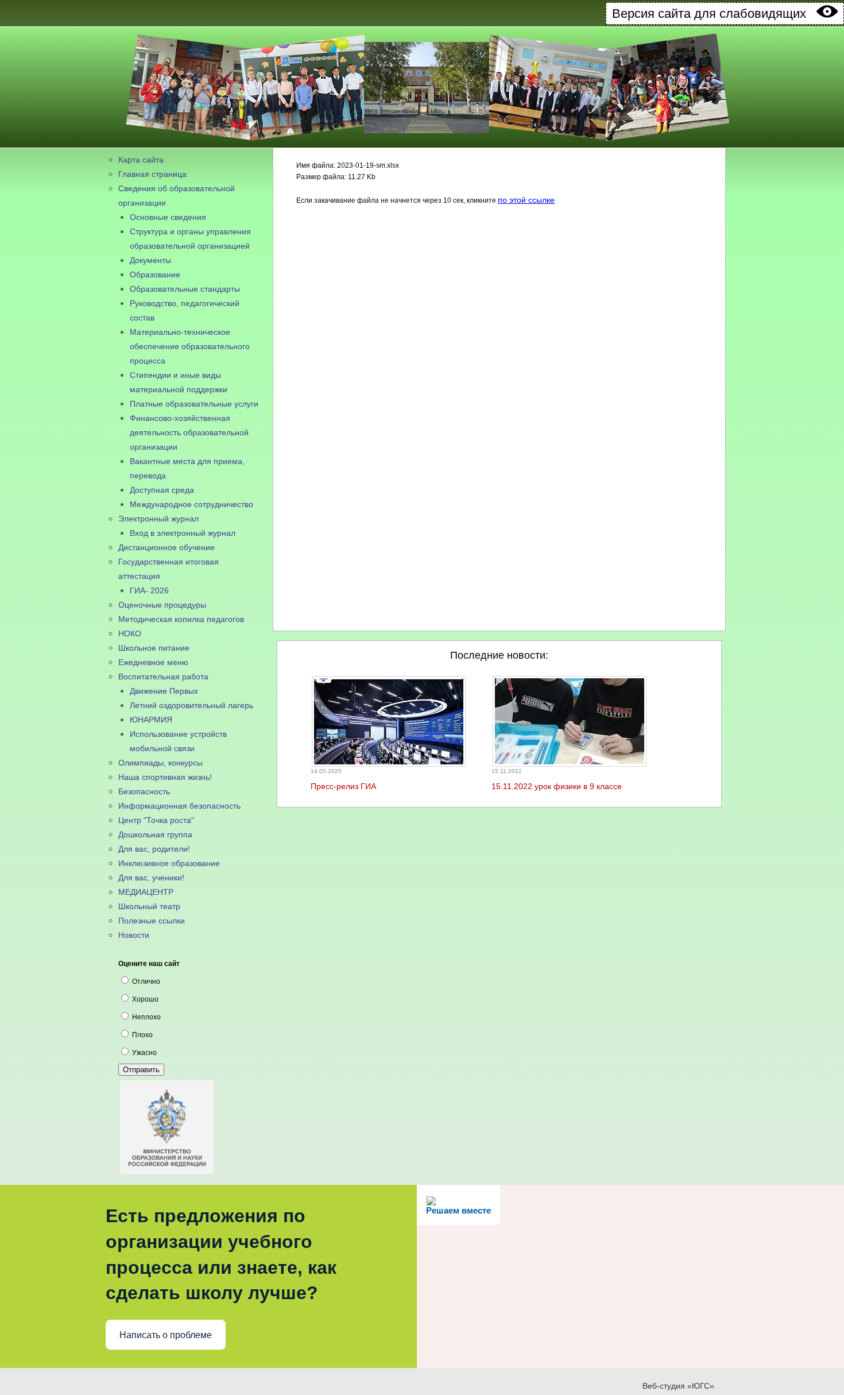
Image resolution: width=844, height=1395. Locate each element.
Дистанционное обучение (166, 547)
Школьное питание (153, 647)
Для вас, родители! (154, 848)
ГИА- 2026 (149, 590)
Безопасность (144, 791)
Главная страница (152, 174)
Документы (150, 260)
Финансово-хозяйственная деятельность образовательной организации (189, 432)
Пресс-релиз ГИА (343, 786)
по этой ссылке (526, 199)
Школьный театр (149, 906)
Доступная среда (162, 489)
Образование (155, 274)
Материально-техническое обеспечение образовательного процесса (190, 346)
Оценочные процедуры (162, 604)
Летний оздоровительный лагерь (191, 705)
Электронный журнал (158, 518)
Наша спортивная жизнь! (165, 777)
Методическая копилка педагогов (181, 619)
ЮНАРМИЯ (151, 719)
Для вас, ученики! (151, 877)
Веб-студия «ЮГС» (678, 1385)
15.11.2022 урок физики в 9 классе (556, 786)
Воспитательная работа (163, 676)
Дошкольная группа (155, 834)
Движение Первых (164, 690)
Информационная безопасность (179, 805)
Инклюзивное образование (169, 863)
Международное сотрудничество (191, 504)
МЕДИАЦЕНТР (145, 891)
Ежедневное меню (153, 662)
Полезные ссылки (151, 920)
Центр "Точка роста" (156, 820)
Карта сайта (141, 159)
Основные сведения (168, 217)
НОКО (129, 633)
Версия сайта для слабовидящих (714, 13)
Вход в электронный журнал (182, 533)
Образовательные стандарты (185, 288)
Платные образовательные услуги (194, 403)
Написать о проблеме (165, 1335)
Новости (133, 935)
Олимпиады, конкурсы (160, 762)
